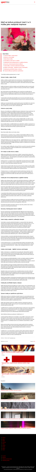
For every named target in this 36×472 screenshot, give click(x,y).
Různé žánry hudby (8, 58)
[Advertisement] (18, 11)
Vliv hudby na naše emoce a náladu (11, 60)
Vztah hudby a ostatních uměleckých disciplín (14, 65)
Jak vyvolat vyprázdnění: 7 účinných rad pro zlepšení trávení (14, 399)
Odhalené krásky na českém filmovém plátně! (11, 390)
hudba (34, 341)
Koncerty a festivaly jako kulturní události (13, 64)
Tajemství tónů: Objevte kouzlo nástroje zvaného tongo (16, 363)
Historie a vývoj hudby (9, 57)
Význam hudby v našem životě (10, 55)
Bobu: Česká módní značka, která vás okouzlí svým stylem (14, 409)
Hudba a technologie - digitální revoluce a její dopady (15, 67)
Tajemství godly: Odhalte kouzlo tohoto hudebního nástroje (17, 373)
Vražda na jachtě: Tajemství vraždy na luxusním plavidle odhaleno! (16, 428)
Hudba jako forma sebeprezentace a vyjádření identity (16, 62)
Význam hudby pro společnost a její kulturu (13, 70)
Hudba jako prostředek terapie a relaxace (13, 69)
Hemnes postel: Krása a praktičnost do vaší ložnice (12, 418)
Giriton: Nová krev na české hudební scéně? (13, 352)
